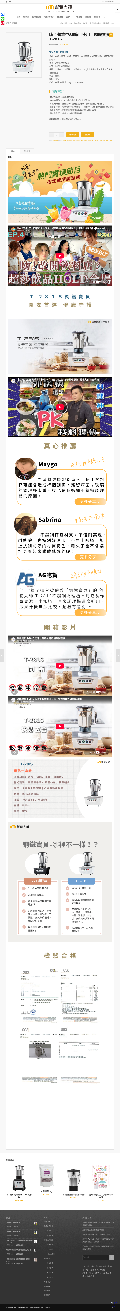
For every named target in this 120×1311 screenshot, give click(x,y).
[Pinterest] (2, 23)
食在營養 (50, 1263)
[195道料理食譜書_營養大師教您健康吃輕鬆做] (2, 655)
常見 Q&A (47, 1282)
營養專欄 (47, 1258)
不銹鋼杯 (63, 140)
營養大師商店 (11, 23)
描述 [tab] (13, 151)
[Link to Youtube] (10, 1)
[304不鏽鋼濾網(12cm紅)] (118, 655)
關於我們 (47, 1291)
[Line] (2, 19)
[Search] (103, 17)
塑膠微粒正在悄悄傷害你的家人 (93, 1230)
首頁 (45, 1217)
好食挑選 (50, 1277)
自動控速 (90, 140)
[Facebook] (2, 14)
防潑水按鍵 (109, 140)
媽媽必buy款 (76, 140)
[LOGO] (60, 9)
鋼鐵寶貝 (102, 140)
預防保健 (50, 1272)
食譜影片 (50, 1230)
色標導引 (96, 140)
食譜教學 (50, 1235)
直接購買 (87, 135)
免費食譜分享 (48, 1226)
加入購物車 (72, 135)
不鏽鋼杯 (69, 140)
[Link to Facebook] (6, 1)
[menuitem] (18, 17)
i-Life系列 (50, 1249)
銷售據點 (47, 1286)
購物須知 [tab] (27, 151)
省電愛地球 (84, 140)
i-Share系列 (51, 1254)
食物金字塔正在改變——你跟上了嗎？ (96, 1234)
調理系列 (55, 140)
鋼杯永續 (47, 1222)
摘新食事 (50, 1268)
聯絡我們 (47, 1295)
